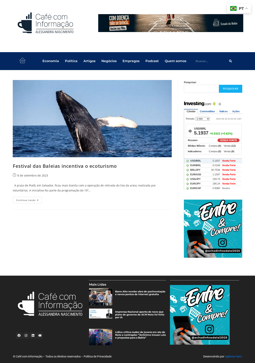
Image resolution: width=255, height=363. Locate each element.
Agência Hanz (233, 356)
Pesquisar (190, 82)
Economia (50, 61)
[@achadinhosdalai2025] (213, 229)
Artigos (89, 61)
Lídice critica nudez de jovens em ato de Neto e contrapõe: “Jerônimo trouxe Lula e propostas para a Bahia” (140, 335)
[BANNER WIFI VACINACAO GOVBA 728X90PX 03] (170, 23)
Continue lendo (29, 199)
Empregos (131, 61)
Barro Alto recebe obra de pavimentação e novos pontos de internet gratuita (140, 293)
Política (71, 61)
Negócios (109, 61)
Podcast (152, 61)
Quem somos (175, 61)
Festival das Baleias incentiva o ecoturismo (65, 166)
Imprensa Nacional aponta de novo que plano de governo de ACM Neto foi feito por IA (139, 314)
